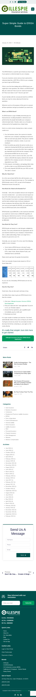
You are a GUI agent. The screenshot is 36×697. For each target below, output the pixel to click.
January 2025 (9, 461)
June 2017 (8, 480)
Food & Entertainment (11, 420)
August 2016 (9, 492)
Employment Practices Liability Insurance (17, 414)
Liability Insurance (10, 427)
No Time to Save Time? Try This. (23, 392)
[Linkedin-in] (21, 695)
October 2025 (9, 452)
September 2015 (10, 514)
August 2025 (9, 454)
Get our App (6, 641)
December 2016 (10, 486)
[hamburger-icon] (32, 9)
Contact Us (6, 639)
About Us (5, 633)
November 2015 (10, 512)
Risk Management (11, 435)
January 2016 (9, 507)
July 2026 (8, 448)
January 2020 (9, 478)
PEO (7, 429)
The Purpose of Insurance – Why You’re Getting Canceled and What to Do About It (22, 382)
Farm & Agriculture (11, 418)
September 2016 (10, 490)
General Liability (10, 422)
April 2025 (8, 456)
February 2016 (10, 505)
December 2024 (10, 463)
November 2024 (10, 465)
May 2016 (8, 499)
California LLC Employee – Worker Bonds (14, 669)
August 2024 (9, 467)
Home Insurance (10, 424)
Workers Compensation (12, 439)
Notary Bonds (7, 671)
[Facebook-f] (10, 2)
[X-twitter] (13, 2)
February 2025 (10, 459)
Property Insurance (11, 433)
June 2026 (8, 450)
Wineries (8, 437)
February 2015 (10, 516)
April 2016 (8, 501)
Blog (4, 637)
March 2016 (9, 503)
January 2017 (9, 484)
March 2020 (9, 473)
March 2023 (9, 471)
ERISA (7, 416)
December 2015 (10, 509)
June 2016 (8, 497)
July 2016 (8, 495)
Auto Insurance (10, 407)
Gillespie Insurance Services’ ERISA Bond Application (18, 338)
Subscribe (28, 603)
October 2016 (9, 488)
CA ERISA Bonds (8, 665)
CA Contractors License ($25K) (11, 667)
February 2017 (10, 482)
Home (5, 631)
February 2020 (10, 476)
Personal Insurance (11, 431)
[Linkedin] (15, 2)
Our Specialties (7, 635)
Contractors (9, 412)
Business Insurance (11, 410)
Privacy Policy (25, 690)
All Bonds (6, 663)
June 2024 (8, 469)
